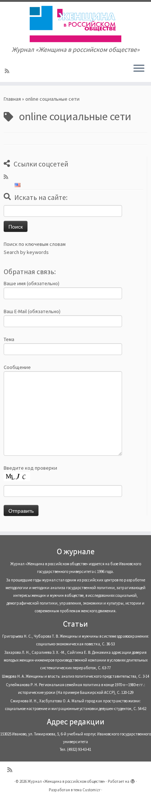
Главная (12, 99)
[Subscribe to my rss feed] (8, 71)
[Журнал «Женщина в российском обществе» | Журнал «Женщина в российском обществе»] (75, 24)
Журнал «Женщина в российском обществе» (66, 781)
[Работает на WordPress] (132, 779)
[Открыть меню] (138, 68)
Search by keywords (26, 252)
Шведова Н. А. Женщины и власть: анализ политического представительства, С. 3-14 (75, 676)
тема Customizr (86, 789)
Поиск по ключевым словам (35, 244)
